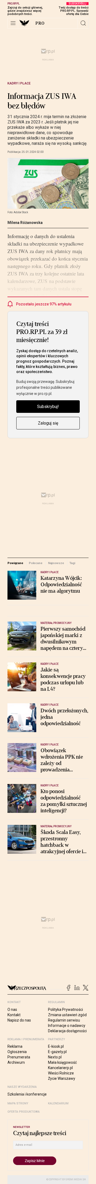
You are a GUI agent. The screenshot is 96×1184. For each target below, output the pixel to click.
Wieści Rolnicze (61, 1073)
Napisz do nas (19, 1020)
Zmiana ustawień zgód (67, 1015)
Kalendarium (58, 1103)
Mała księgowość (62, 1062)
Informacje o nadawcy (66, 1025)
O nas (12, 1009)
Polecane (35, 563)
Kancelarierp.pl (60, 1068)
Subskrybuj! (48, 406)
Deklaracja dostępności (67, 1031)
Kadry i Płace (19, 83)
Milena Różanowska (25, 222)
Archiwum (16, 1062)
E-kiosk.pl (56, 1046)
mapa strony (17, 1103)
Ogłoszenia (17, 1052)
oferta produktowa (23, 1111)
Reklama (14, 1046)
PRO (40, 23)
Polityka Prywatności (65, 1009)
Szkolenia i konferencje (27, 1094)
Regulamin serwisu (64, 1020)
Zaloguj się (48, 423)
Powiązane (15, 563)
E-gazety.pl (57, 1052)
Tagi (72, 563)
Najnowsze (56, 563)
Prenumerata (18, 1057)
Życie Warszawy (61, 1078)
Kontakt (14, 1015)
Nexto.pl (55, 1057)
